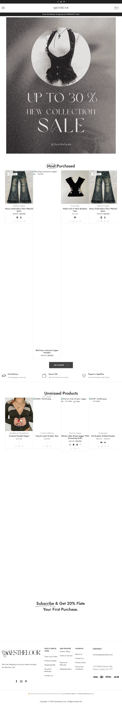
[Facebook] (58, 1)
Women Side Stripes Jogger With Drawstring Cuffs (75, 437)
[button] (3, 8)
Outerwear (103, 433)
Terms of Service (84, 694)
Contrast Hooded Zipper (19, 436)
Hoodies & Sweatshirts (19, 433)
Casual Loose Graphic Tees (47, 436)
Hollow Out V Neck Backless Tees (75, 209)
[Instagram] (61, 1)
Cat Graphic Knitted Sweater (103, 436)
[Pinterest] (64, 1)
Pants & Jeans (19, 206)
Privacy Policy (70, 694)
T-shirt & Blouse (47, 433)
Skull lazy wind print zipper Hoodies (47, 351)
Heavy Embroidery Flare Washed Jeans (19, 209)
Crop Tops (75, 206)
